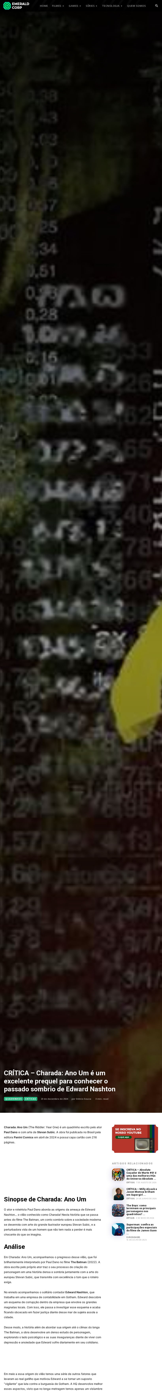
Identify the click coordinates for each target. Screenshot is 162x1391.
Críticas (30, 1098)
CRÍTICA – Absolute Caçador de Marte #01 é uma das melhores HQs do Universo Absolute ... (141, 1174)
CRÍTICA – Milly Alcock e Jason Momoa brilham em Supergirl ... (141, 1192)
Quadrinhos (13, 1098)
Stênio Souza (83, 1098)
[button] (156, 6)
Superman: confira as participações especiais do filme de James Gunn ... (141, 1229)
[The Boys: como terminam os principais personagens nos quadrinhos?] (118, 1210)
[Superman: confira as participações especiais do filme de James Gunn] (118, 1229)
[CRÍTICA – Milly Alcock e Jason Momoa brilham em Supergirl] (118, 1194)
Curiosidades (133, 1237)
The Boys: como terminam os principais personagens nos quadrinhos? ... (141, 1210)
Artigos (130, 1218)
